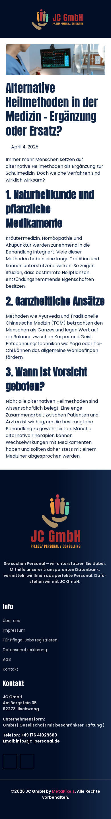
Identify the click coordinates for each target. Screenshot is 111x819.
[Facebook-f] (10, 761)
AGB (7, 659)
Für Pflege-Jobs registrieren (30, 640)
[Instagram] (27, 761)
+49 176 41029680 (39, 735)
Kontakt (10, 669)
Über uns (11, 620)
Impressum (14, 630)
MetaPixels (63, 791)
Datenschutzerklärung (25, 650)
